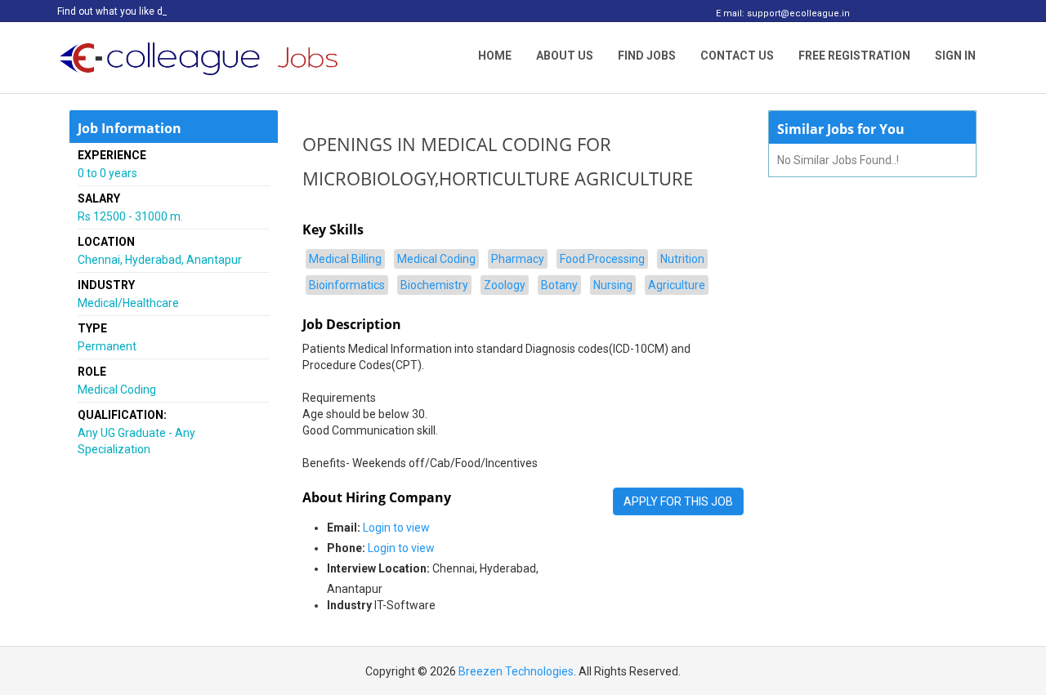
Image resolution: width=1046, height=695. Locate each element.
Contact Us (737, 55)
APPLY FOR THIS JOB (678, 501)
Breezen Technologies (516, 671)
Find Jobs (647, 55)
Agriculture (676, 285)
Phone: (346, 548)
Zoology (504, 285)
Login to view (396, 527)
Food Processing (602, 258)
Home (495, 55)
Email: (343, 527)
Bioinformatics (347, 285)
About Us (564, 55)
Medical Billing (345, 258)
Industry (349, 605)
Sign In (955, 55)
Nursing (613, 285)
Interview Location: (378, 568)
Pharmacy (517, 258)
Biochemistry (434, 285)
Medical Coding (436, 258)
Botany (559, 285)
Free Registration (854, 55)
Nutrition (682, 258)
